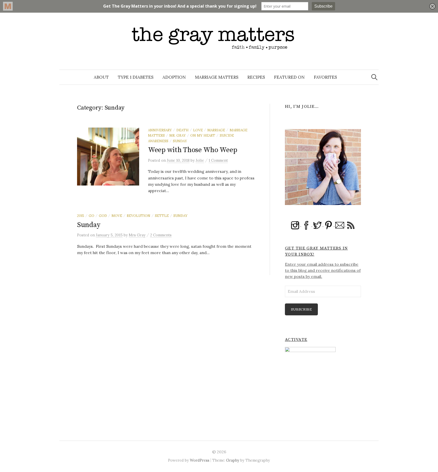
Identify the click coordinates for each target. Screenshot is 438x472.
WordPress (199, 460)
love (198, 130)
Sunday (180, 141)
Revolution (138, 215)
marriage (216, 130)
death (182, 130)
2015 (80, 215)
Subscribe (301, 309)
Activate (296, 339)
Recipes (256, 77)
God (103, 215)
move (117, 215)
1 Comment (218, 160)
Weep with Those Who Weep (192, 150)
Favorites (325, 77)
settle (162, 215)
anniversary (160, 130)
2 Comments (161, 235)
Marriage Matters (216, 77)
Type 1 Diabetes (135, 77)
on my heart (202, 135)
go (91, 215)
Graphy (232, 460)
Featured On (289, 77)
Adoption (174, 77)
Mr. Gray (177, 135)
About (101, 77)
